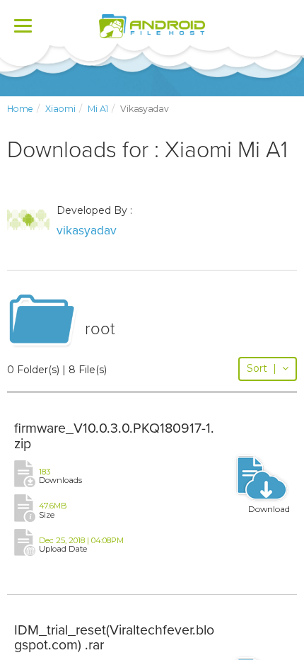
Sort (261, 368)
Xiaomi (60, 108)
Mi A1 (98, 108)
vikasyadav (87, 230)
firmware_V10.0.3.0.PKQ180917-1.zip (114, 436)
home (20, 108)
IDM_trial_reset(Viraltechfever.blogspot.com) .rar (114, 638)
